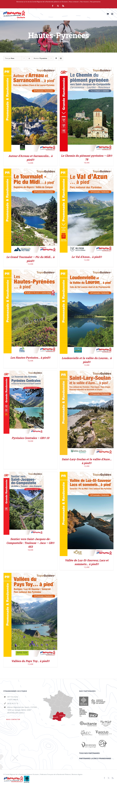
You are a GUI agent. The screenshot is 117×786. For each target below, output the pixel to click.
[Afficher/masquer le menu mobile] (112, 14)
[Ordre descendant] (29, 58)
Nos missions (84, 2)
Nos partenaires (95, 2)
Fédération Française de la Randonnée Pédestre (55, 774)
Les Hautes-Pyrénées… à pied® (30, 357)
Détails (40, 110)
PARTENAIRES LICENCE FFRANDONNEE (95, 758)
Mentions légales (77, 774)
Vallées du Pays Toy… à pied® (30, 661)
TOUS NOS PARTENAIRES (89, 753)
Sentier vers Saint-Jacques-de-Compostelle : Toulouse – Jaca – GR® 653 (30, 542)
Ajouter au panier (81, 110)
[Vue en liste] (60, 58)
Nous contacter (74, 2)
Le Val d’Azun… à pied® (87, 257)
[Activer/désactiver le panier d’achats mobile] (108, 14)
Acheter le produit (25, 110)
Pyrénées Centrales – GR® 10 (30, 438)
